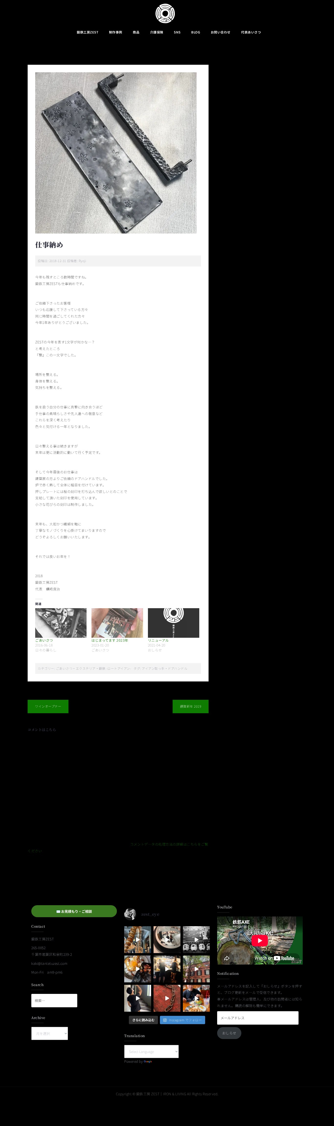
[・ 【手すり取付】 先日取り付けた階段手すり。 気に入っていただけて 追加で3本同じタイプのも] (137, 998)
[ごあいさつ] (61, 622)
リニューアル (158, 640)
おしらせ (229, 1032)
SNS (177, 32)
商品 (136, 32)
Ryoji (82, 260)
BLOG (195, 32)
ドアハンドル (177, 668)
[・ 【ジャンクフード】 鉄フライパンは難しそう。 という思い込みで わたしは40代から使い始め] (137, 969)
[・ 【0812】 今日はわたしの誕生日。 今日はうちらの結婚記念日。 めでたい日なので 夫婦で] (167, 939)
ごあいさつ (44, 640)
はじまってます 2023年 (109, 640)
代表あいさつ (251, 32)
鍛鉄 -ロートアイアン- (115, 668)
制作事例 (115, 32)
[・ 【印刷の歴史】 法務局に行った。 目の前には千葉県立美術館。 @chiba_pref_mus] (167, 998)
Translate (160, 1061)
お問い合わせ (221, 32)
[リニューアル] (173, 622)
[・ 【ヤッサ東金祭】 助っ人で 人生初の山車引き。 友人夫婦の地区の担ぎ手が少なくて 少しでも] (196, 939)
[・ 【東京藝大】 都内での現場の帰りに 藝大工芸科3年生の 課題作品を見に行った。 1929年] (196, 969)
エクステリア (86, 668)
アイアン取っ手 (153, 668)
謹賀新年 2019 (190, 706)
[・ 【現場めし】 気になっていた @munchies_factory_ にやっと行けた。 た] (196, 998)
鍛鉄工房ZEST (87, 32)
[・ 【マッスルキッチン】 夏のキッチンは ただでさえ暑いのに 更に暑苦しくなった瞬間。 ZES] (167, 969)
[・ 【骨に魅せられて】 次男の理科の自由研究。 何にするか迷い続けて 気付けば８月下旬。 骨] (137, 939)
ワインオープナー (48, 706)
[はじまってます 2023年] (117, 622)
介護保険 (156, 32)
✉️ (74, 911)
